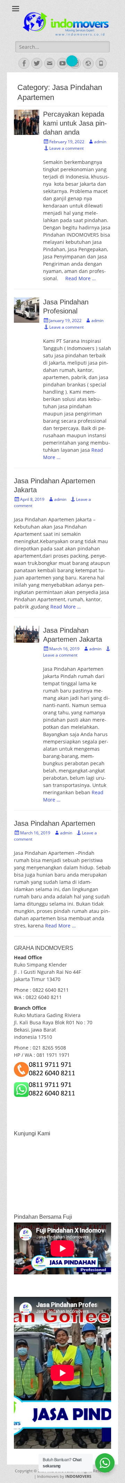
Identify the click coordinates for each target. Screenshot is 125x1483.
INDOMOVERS (78, 1476)
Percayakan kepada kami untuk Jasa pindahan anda (75, 123)
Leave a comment (66, 148)
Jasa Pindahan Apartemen (54, 823)
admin (100, 142)
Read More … (80, 278)
